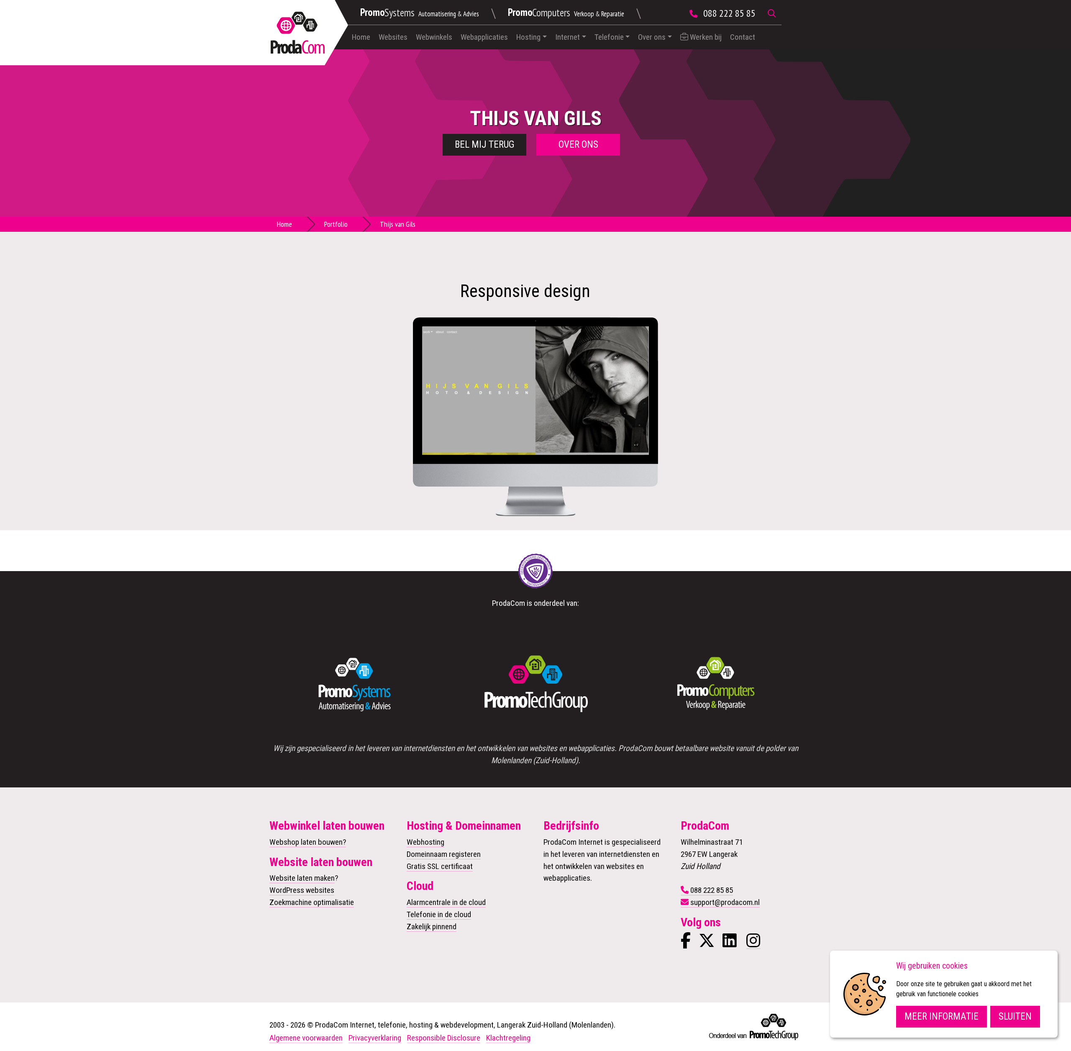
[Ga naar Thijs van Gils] (535, 390)
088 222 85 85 (729, 13)
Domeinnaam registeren (444, 854)
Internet (567, 37)
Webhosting (425, 842)
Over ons (652, 37)
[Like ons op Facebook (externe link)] (686, 943)
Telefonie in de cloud (439, 914)
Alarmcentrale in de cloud (446, 902)
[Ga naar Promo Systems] (354, 684)
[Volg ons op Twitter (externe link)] (707, 943)
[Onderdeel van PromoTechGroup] (753, 1025)
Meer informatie (941, 1016)
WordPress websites (301, 890)
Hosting (528, 37)
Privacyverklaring (374, 1038)
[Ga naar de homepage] (298, 33)
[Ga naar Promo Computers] (716, 684)
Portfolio (336, 224)
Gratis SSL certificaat (440, 866)
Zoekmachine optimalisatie (311, 902)
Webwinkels (434, 37)
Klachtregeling (508, 1038)
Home (361, 37)
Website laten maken (302, 878)
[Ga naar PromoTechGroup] (535, 684)
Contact (742, 37)
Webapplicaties (484, 37)
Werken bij (705, 37)
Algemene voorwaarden (306, 1038)
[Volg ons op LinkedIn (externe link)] (730, 943)
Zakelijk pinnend (431, 926)
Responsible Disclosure (443, 1038)
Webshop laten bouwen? (307, 842)
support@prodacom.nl (725, 902)
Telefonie (609, 37)
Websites (393, 37)
